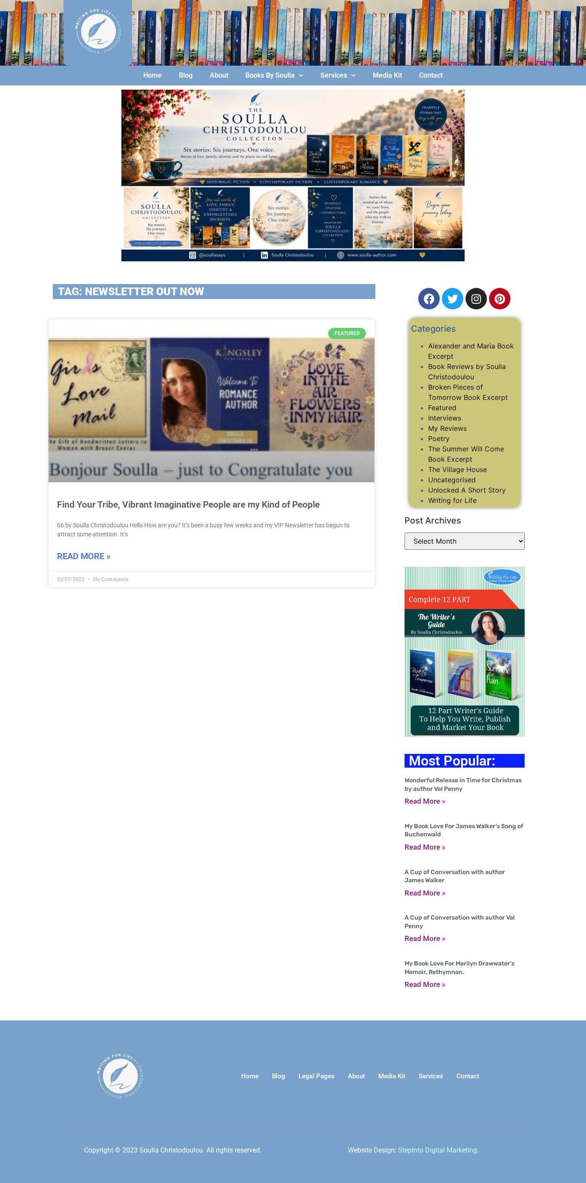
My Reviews (447, 428)
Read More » (84, 556)
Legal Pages (317, 1076)
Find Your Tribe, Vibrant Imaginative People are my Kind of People (188, 504)
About (219, 75)
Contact (431, 75)
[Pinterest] (499, 298)
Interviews (444, 418)
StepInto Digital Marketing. (438, 1150)
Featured (442, 407)
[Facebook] (429, 298)
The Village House (457, 469)
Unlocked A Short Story (467, 490)
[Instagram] (476, 298)
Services (333, 75)
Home (152, 75)
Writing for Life (452, 500)
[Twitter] (452, 298)
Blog (186, 75)
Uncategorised (452, 479)
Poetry (439, 438)
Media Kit (387, 75)
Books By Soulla (270, 75)
